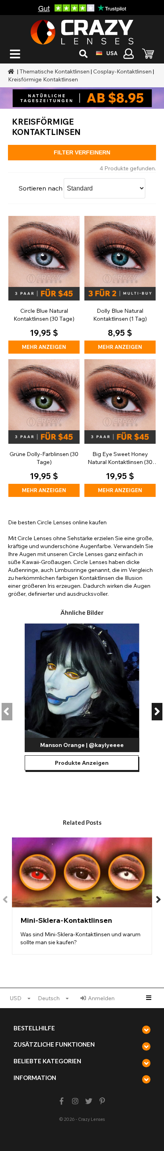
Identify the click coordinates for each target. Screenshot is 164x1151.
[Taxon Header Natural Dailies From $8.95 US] (82, 98)
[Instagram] (75, 1101)
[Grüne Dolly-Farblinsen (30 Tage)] (44, 428)
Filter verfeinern (82, 152)
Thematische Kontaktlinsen (55, 71)
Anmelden (101, 998)
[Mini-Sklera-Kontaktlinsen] (82, 896)
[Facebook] (61, 1101)
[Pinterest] (102, 1101)
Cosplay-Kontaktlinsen (122, 71)
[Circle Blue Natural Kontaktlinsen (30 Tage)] (44, 285)
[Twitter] (89, 1101)
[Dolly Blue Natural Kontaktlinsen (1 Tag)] (120, 285)
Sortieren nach (40, 188)
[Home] (12, 71)
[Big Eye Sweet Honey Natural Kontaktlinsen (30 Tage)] (120, 428)
